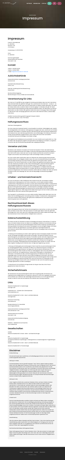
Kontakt (44, 3)
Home (21, 452)
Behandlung (36, 3)
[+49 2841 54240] (49, 3)
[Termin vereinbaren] (54, 3)
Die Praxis (29, 3)
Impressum (42, 452)
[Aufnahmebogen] (59, 3)
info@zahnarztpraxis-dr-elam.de (19, 71)
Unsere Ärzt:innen (28, 452)
